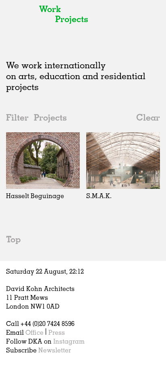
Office (34, 332)
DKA (20, 24)
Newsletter (54, 350)
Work (50, 9)
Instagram (69, 341)
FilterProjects (36, 117)
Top (13, 239)
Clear (148, 117)
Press (56, 332)
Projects (71, 19)
